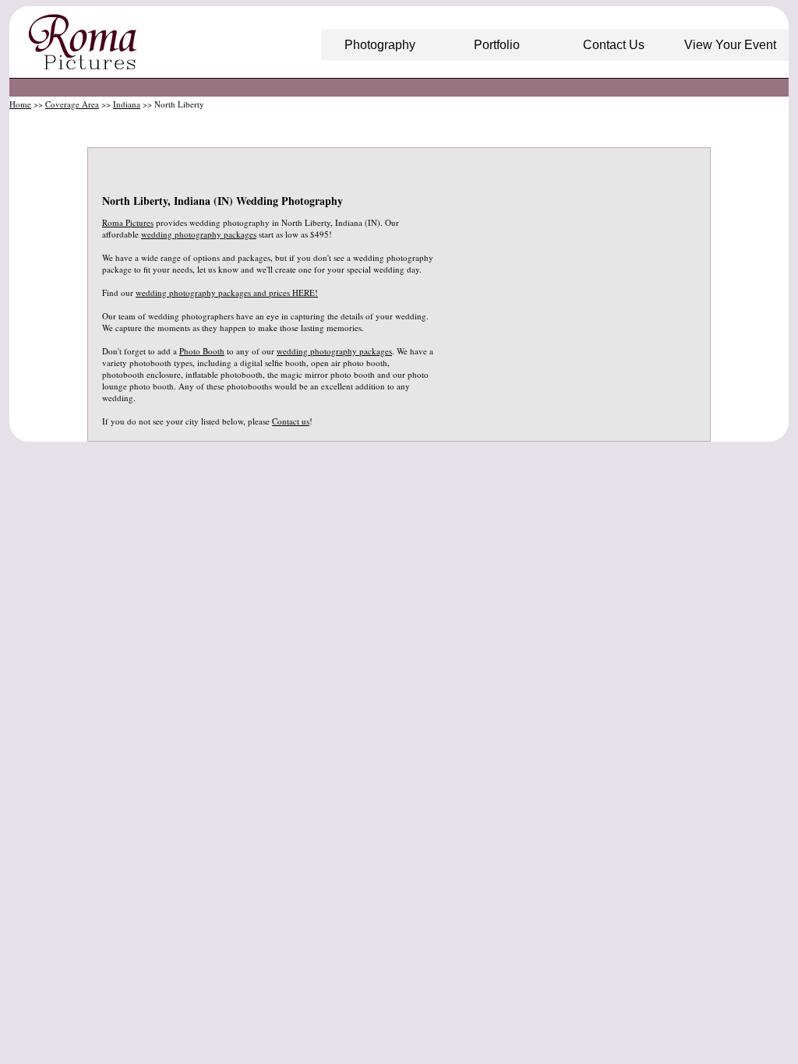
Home (20, 104)
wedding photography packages (198, 234)
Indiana (126, 104)
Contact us (290, 421)
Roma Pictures (128, 222)
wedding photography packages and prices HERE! (227, 292)
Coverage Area (72, 104)
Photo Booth (201, 351)
